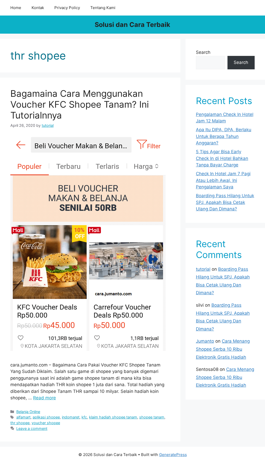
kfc (84, 417)
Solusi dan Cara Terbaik (132, 24)
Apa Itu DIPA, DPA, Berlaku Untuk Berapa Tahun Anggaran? (223, 136)
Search (203, 52)
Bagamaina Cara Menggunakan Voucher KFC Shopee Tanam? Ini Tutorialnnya (79, 104)
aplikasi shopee (46, 417)
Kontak (38, 7)
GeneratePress (173, 454)
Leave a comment (31, 428)
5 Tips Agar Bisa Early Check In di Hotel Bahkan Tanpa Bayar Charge (222, 158)
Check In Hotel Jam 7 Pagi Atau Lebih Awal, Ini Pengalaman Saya (223, 180)
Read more (44, 397)
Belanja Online (28, 411)
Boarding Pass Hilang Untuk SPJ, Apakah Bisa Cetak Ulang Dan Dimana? (225, 202)
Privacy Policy (67, 7)
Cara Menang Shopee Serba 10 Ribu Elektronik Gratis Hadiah (223, 349)
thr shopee (20, 423)
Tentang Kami (102, 7)
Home (15, 7)
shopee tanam (151, 417)
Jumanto (205, 341)
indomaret (70, 417)
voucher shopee (46, 423)
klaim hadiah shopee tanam (113, 417)
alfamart (23, 417)
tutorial (203, 269)
